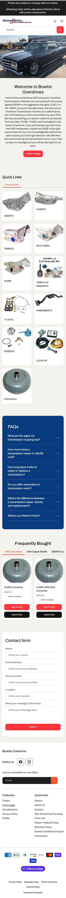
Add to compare (15, 596)
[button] (61, 21)
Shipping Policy (31, 882)
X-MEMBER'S (44, 310)
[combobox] (33, 29)
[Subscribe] (54, 780)
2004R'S (9, 216)
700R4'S (9, 248)
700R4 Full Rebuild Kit (42, 284)
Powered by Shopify (33, 892)
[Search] (60, 29)
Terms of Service (49, 882)
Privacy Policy (15, 882)
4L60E (7, 281)
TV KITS (8, 319)
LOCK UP (41, 360)
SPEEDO (9, 351)
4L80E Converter (13, 587)
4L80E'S (41, 209)
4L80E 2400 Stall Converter (45, 589)
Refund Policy (33, 887)
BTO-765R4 (43, 245)
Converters (10, 399)
